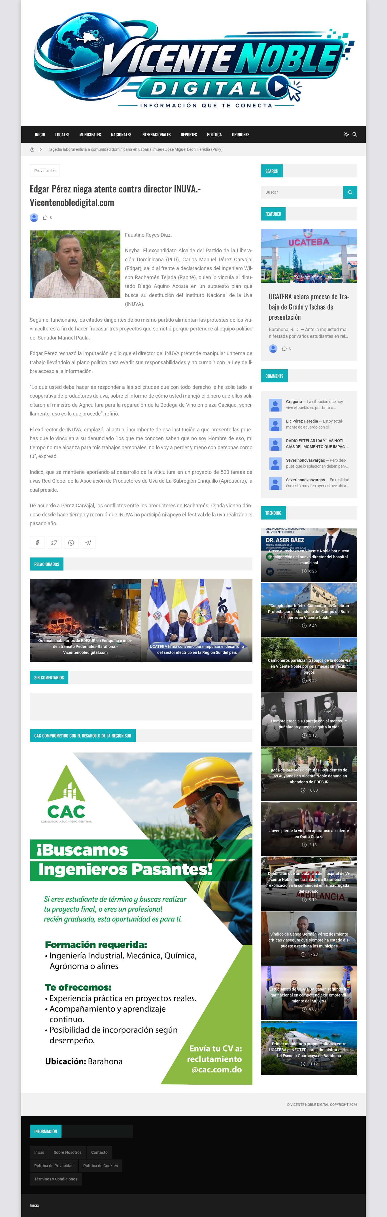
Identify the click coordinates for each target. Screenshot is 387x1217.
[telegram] (88, 543)
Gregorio (294, 401)
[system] (346, 134)
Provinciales (45, 170)
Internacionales (156, 134)
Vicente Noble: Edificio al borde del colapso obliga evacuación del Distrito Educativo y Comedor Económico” (140, 149)
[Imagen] (309, 256)
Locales (62, 134)
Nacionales (121, 134)
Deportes (189, 134)
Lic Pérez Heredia (302, 421)
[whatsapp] (71, 543)
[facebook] (37, 543)
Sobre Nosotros (68, 1152)
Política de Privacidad (54, 1165)
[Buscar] (354, 134)
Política (214, 134)
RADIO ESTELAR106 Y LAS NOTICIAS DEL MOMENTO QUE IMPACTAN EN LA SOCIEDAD (316, 446)
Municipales (90, 134)
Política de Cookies (100, 1165)
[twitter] (54, 543)
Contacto (99, 1152)
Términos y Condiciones (55, 1179)
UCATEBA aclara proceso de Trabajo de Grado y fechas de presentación (309, 306)
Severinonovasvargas (305, 460)
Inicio (40, 134)
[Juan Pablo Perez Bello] (34, 217)
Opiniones (240, 134)
